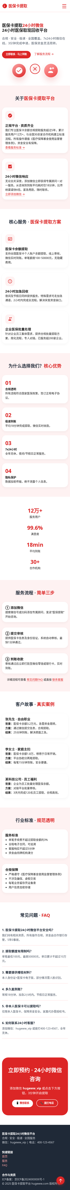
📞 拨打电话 (47, 1102)
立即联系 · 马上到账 (16, 54)
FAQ (4, 1165)
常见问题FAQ (35, 679)
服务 (4, 1161)
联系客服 (57, 679)
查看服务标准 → (15, 147)
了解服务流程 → (44, 54)
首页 (4, 1156)
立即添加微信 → (15, 194)
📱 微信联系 (22, 1102)
